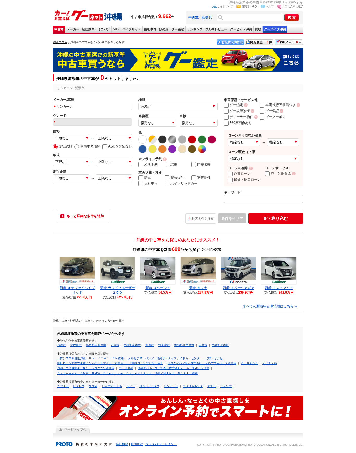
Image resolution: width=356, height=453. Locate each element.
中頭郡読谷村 (132, 345)
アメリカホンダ (193, 386)
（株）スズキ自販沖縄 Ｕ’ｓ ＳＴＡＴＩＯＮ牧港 (90, 358)
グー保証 (272, 111)
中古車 (59, 29)
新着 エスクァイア (279, 288)
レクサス (78, 386)
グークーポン (275, 117)
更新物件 (204, 178)
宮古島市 (76, 345)
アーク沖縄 (126, 368)
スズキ (93, 386)
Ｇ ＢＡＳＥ (249, 363)
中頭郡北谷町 (220, 345)
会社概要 (122, 444)
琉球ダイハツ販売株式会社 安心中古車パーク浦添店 (202, 363)
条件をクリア (232, 218)
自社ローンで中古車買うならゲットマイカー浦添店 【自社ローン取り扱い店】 (110, 363)
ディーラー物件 (241, 117)
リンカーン (171, 386)
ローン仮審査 (281, 173)
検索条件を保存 (203, 219)
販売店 (207, 18)
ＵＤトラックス (149, 386)
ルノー (130, 386)
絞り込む (276, 218)
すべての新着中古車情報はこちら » (270, 306)
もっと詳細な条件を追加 (85, 216)
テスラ (211, 386)
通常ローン (242, 173)
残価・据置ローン (247, 179)
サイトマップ (225, 6)
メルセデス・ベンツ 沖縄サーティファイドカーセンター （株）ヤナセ (175, 358)
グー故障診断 (240, 111)
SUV (116, 29)
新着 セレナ (198, 288)
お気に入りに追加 (292, 6)
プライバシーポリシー (161, 444)
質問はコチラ (249, 6)
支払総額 (65, 146)
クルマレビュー (216, 29)
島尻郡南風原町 (96, 345)
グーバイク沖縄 (275, 29)
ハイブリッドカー (184, 183)
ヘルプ (270, 6)
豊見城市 (164, 345)
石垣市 (115, 345)
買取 (258, 29)
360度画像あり (241, 123)
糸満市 (149, 345)
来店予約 (151, 164)
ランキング (194, 29)
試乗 (173, 164)
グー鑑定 (177, 29)
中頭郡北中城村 (184, 345)
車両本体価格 (90, 146)
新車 (147, 178)
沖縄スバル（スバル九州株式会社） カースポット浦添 (173, 368)
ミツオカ (63, 386)
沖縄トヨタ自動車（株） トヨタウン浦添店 (85, 368)
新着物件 (177, 178)
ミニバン (103, 29)
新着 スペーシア (157, 288)
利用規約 (137, 444)
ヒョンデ (226, 386)
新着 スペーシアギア (238, 288)
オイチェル (269, 363)
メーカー (73, 29)
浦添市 (61, 345)
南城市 (203, 345)
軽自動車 (88, 29)
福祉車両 (150, 29)
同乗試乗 (204, 164)
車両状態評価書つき (280, 105)
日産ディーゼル (112, 386)
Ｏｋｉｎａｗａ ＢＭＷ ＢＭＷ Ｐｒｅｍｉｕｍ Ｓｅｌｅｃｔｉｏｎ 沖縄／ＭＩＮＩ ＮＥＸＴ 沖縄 (127, 373)
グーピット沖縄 (241, 29)
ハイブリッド (131, 29)
